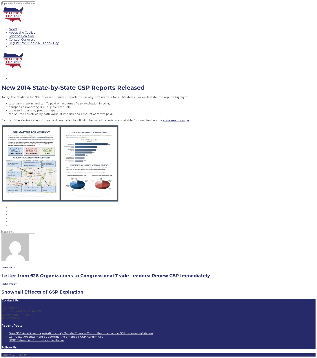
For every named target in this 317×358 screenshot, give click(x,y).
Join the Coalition (21, 36)
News (13, 29)
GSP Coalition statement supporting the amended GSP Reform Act (56, 336)
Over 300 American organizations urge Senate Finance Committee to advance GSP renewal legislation (81, 333)
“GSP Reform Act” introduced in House (36, 340)
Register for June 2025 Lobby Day (34, 43)
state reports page (176, 120)
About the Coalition (23, 32)
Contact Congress (22, 39)
